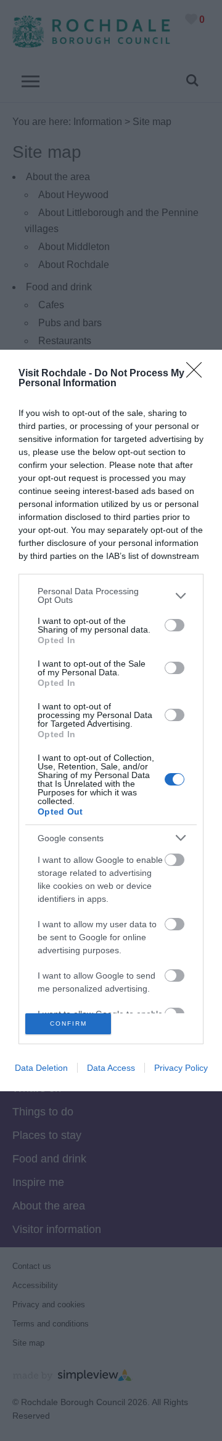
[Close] (198, 374)
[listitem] (111, 595)
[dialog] (111, 720)
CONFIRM (68, 1023)
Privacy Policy (181, 1068)
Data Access (111, 1068)
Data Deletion (41, 1068)
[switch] (174, 625)
